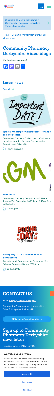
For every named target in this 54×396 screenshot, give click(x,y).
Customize (27, 382)
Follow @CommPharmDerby (28, 319)
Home (6, 34)
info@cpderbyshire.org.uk (22, 300)
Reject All (27, 389)
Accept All (27, 374)
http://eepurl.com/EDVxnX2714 (19, 346)
